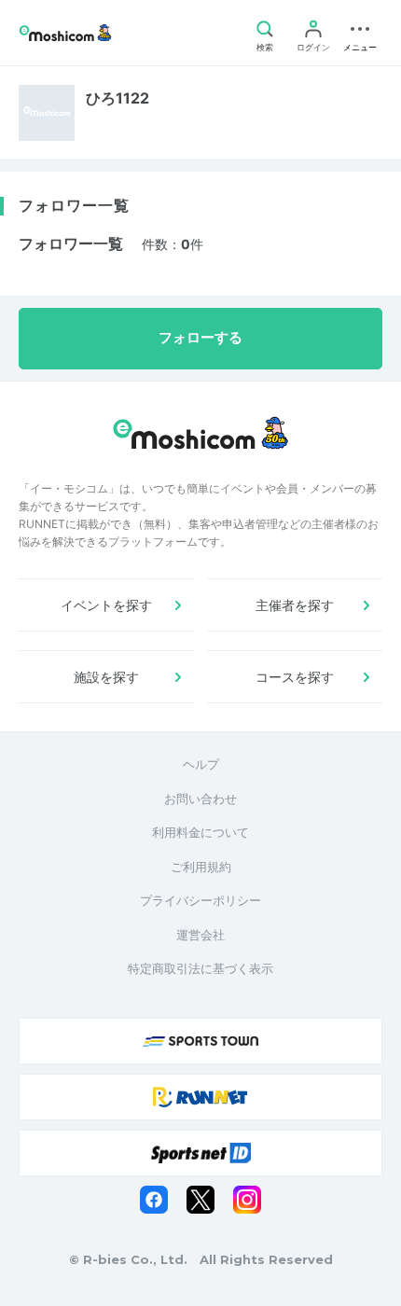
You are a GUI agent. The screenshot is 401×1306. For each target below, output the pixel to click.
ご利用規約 (201, 866)
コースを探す (295, 677)
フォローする (200, 337)
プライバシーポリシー (200, 900)
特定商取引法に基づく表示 (200, 968)
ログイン (313, 47)
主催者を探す (295, 605)
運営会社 (200, 934)
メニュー (360, 47)
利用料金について (200, 832)
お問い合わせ (200, 798)
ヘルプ (201, 764)
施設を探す (106, 677)
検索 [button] (264, 47)
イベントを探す (106, 605)
